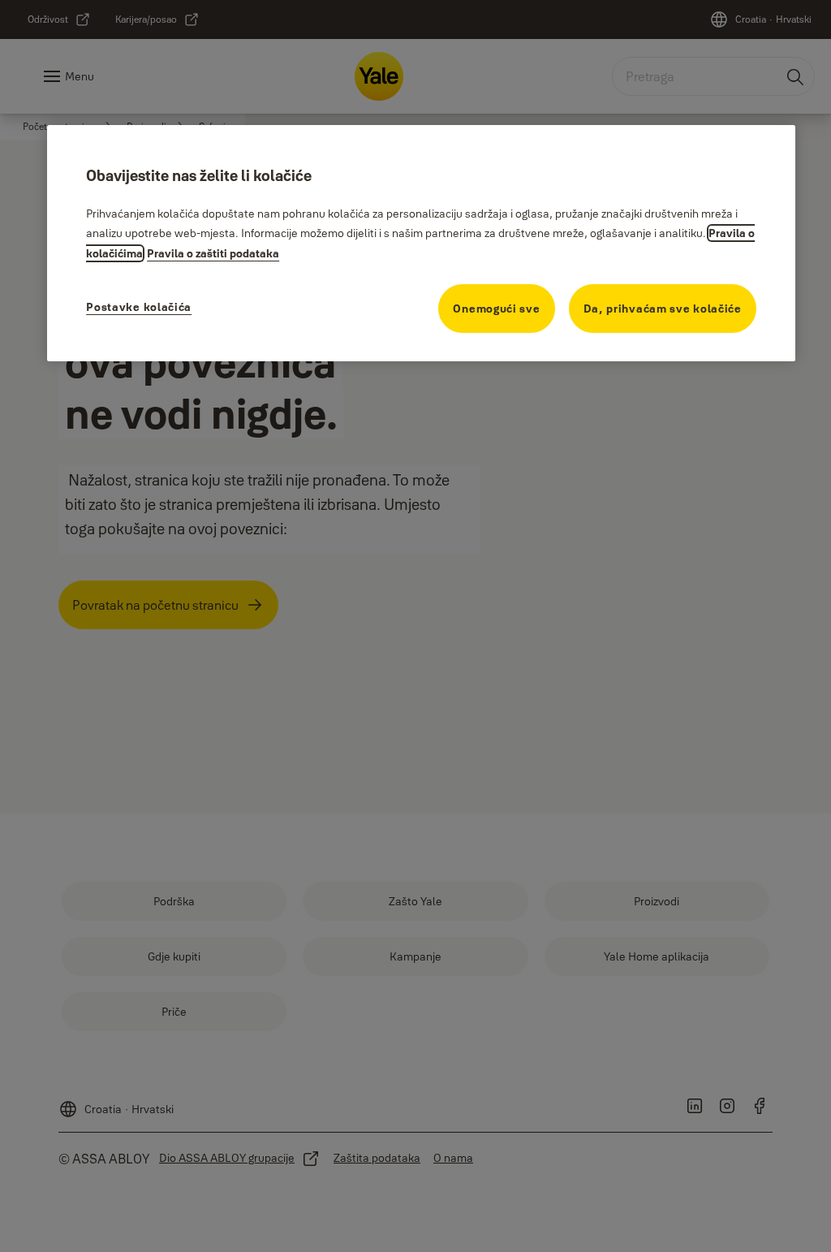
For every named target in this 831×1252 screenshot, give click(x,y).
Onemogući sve (496, 308)
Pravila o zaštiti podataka (213, 253)
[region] (421, 242)
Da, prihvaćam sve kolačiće (662, 308)
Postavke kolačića (139, 307)
